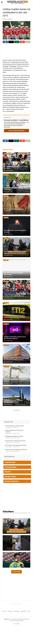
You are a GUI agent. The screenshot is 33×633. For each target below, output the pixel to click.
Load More (16, 410)
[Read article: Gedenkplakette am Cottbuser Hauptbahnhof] (16, 396)
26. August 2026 (8, 170)
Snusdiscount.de (13, 620)
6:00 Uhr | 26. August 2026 (13, 433)
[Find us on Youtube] (17, 623)
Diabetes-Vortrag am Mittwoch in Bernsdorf (16, 449)
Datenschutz (23, 611)
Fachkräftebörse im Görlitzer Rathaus (14, 425)
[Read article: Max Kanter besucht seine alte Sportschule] (16, 268)
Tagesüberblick (10, 462)
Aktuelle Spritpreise (12, 481)
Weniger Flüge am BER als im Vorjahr (14, 436)
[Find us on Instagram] (15, 623)
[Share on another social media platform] (27, 42)
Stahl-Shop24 (26, 619)
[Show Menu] (2, 2)
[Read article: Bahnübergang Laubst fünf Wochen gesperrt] (16, 375)
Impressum (10, 611)
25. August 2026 (8, 213)
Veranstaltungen (10, 467)
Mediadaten (16, 611)
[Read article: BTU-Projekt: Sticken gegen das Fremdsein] (16, 205)
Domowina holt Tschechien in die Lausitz (15, 440)
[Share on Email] (22, 42)
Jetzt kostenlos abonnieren (17, 130)
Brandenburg (7, 153)
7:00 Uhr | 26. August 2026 (13, 427)
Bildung (6, 175)
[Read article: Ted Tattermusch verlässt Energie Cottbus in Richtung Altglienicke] (16, 290)
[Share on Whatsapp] (16, 42)
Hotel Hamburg (20, 620)
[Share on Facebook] (5, 42)
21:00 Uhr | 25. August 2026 (13, 446)
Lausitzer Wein (19, 619)
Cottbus (6, 238)
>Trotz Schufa (12, 619)
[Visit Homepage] (17, 2)
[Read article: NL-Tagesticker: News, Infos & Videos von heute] (16, 162)
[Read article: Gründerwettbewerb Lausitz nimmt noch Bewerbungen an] (16, 332)
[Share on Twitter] (11, 42)
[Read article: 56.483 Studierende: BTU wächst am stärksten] (16, 183)
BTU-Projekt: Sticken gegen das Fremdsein (15, 445)
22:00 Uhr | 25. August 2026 (13, 442)
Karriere (4, 611)
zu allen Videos (16, 571)
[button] (16, 526)
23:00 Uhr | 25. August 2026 (13, 437)
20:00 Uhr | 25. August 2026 (13, 451)
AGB (29, 611)
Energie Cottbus (10, 476)
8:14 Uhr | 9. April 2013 (7, 19)
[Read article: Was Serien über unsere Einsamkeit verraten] (16, 226)
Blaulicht (8, 472)
